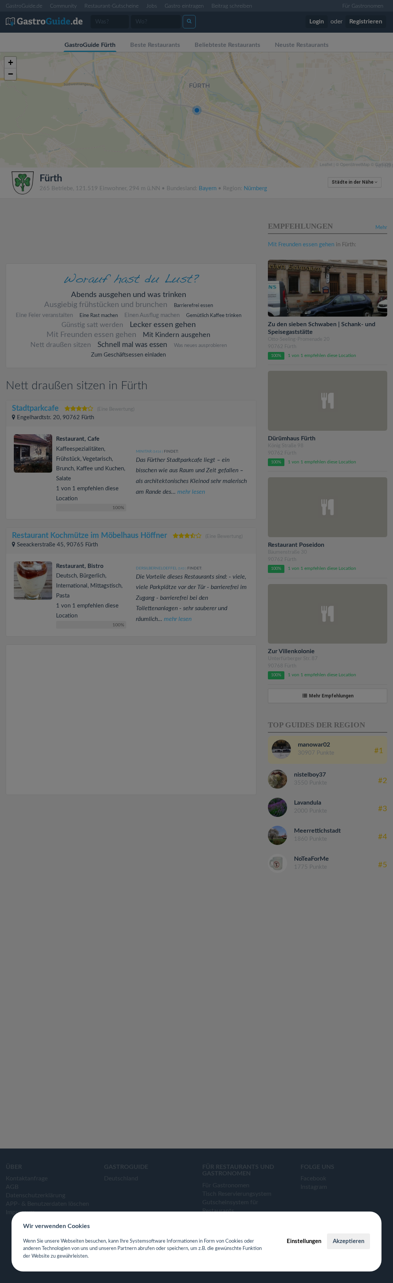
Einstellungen (304, 1241)
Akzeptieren (348, 1241)
